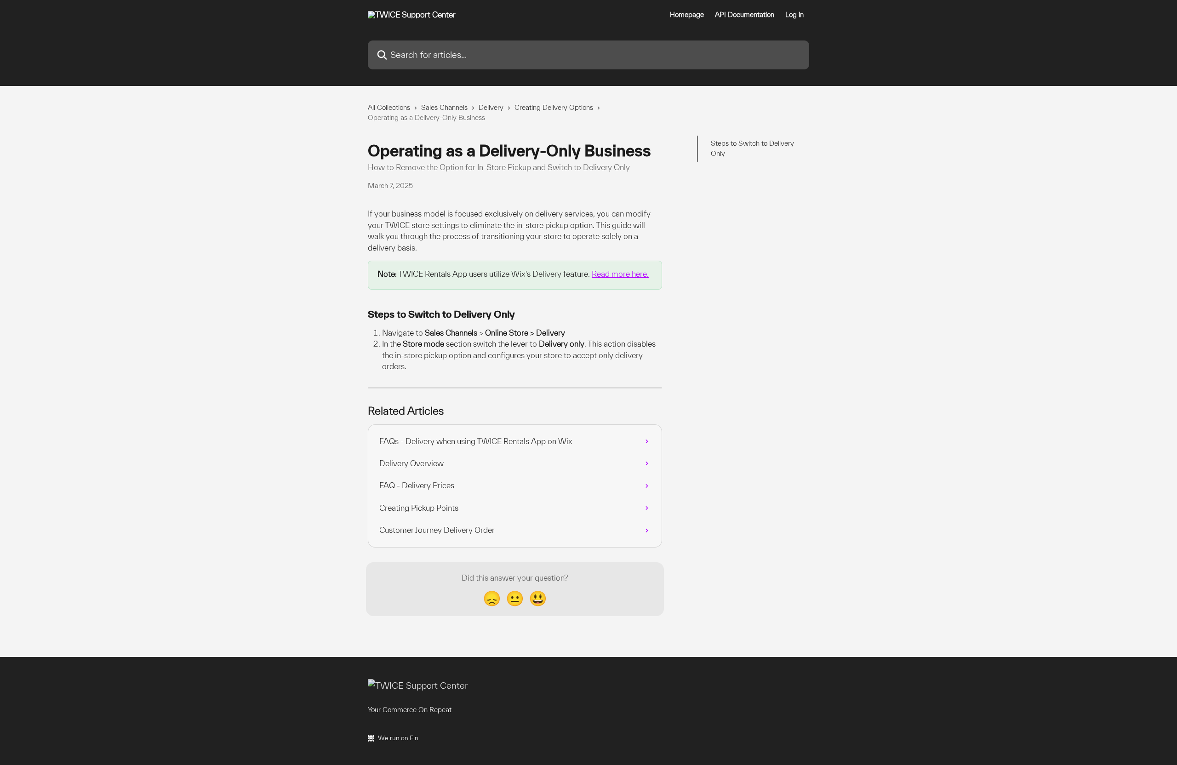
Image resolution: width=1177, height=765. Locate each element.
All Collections (389, 107)
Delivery (491, 107)
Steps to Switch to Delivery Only (752, 148)
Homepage (687, 14)
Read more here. (620, 273)
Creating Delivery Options (553, 107)
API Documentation (744, 14)
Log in (794, 14)
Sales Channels (444, 107)
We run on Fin (398, 738)
